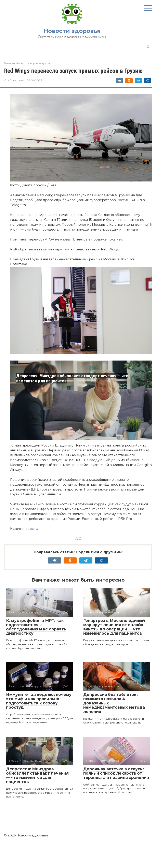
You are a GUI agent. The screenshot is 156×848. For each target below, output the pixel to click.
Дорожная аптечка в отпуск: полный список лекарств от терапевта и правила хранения (116, 773)
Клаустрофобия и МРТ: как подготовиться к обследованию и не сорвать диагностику (36, 627)
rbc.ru (33, 529)
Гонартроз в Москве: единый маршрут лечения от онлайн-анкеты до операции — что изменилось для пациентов (114, 627)
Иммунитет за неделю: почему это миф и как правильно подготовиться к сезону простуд (39, 701)
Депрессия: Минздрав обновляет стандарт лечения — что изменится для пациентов (72, 378)
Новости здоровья (72, 30)
